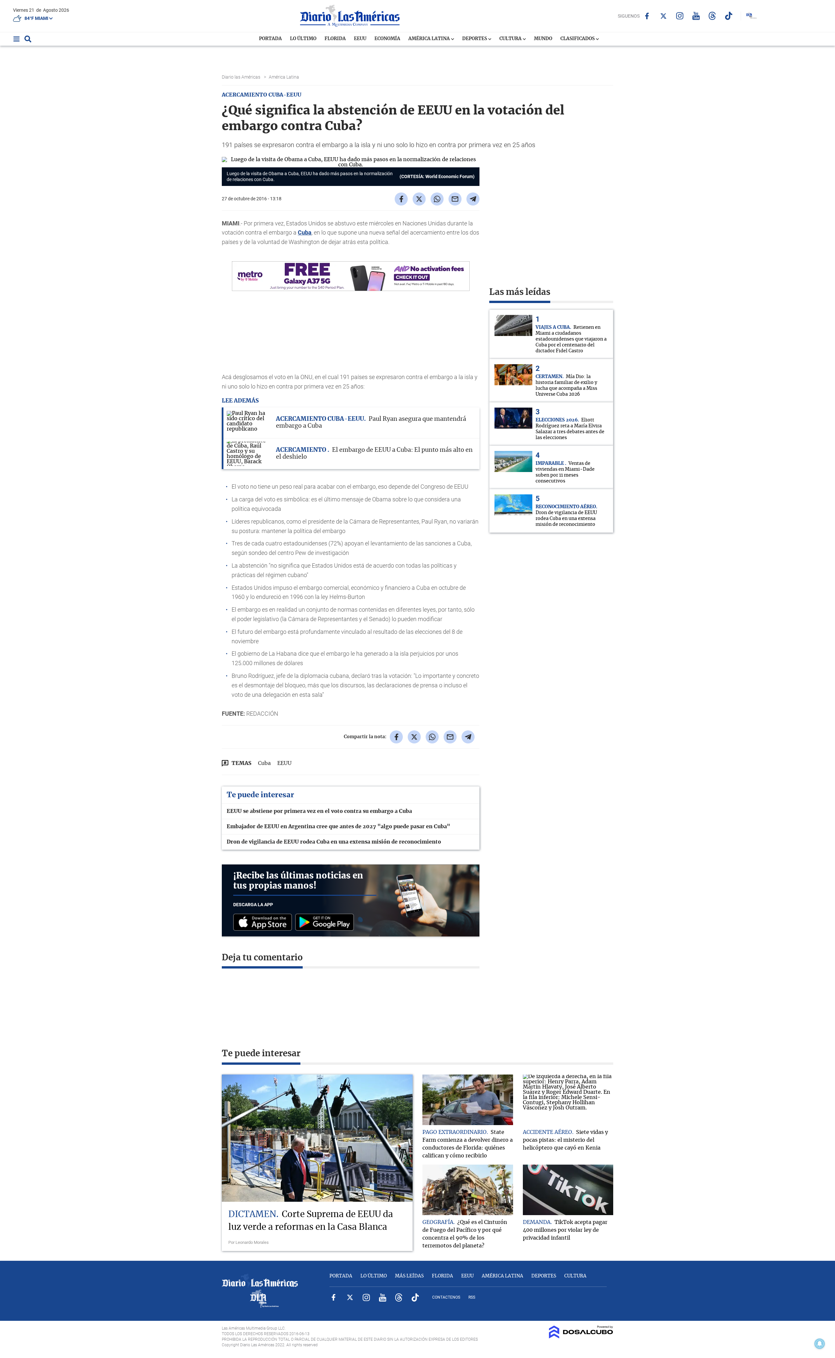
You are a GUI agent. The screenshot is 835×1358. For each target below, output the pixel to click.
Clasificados (578, 39)
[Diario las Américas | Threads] (712, 16)
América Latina (429, 39)
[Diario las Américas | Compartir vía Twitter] (419, 199)
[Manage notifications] (819, 1343)
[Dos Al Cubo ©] (581, 1336)
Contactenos (446, 1297)
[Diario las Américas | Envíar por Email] (455, 199)
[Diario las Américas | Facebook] (647, 16)
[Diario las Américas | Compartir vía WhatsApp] (437, 199)
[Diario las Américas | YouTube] (696, 16)
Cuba (304, 232)
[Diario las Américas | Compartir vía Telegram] (472, 199)
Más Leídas (409, 1276)
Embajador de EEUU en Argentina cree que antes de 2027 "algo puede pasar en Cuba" (338, 826)
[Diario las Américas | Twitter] (663, 16)
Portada (270, 39)
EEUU (360, 39)
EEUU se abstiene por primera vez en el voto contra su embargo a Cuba (319, 811)
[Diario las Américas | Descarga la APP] (264, 923)
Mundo (543, 39)
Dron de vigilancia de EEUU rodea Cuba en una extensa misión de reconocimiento (334, 842)
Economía (387, 39)
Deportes (475, 39)
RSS (471, 1297)
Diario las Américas (241, 77)
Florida (335, 39)
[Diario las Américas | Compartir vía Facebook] (401, 199)
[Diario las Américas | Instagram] (680, 16)
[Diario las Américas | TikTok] (728, 16)
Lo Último (303, 39)
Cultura (511, 39)
